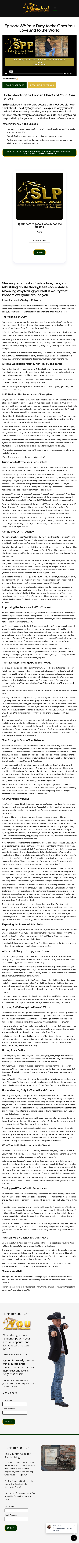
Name (39, 232)
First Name (7, 1400)
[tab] (14, 85)
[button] (55, 8)
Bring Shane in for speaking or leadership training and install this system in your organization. (39, 153)
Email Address (39, 240)
